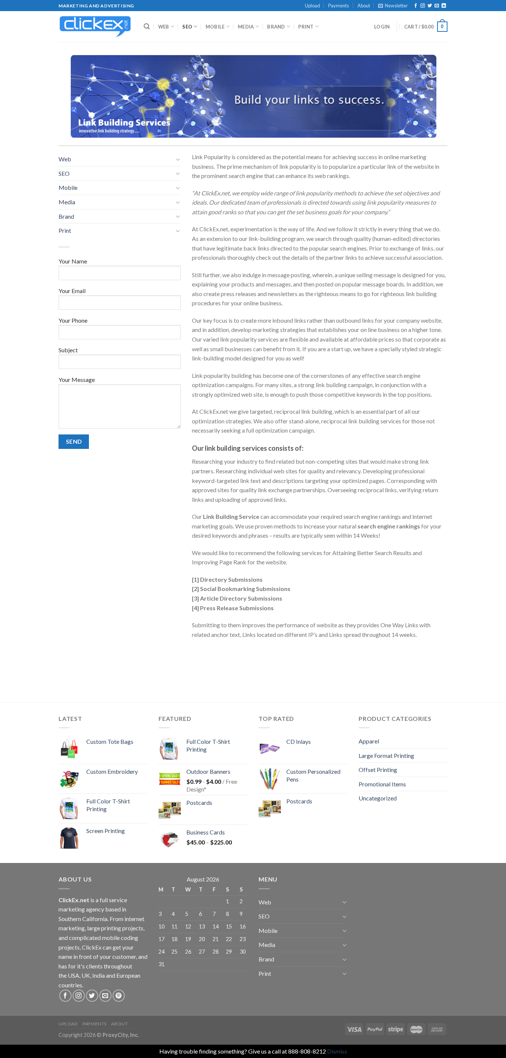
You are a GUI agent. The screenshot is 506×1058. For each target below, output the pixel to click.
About (363, 6)
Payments (338, 6)
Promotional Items (382, 783)
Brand (276, 27)
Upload (312, 6)
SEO (187, 27)
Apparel (369, 741)
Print (305, 27)
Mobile (215, 27)
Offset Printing (378, 769)
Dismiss (337, 1051)
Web (163, 27)
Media (246, 27)
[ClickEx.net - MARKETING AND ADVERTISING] (96, 26)
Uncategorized (378, 798)
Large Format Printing (386, 755)
